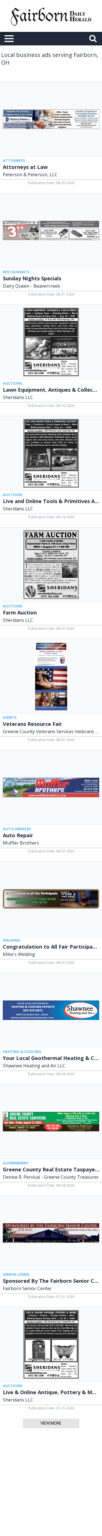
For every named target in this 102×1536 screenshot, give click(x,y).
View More (51, 1423)
